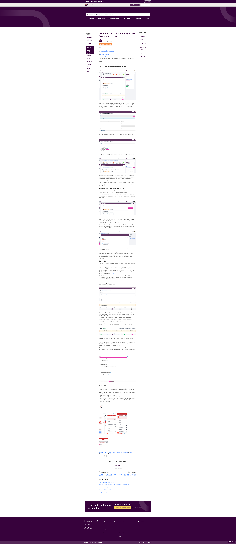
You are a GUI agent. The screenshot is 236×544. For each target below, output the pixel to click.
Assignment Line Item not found (107, 51)
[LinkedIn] (106, 456)
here (126, 136)
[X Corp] (104, 456)
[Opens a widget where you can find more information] (231, 541)
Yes (116, 465)
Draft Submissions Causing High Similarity (142, 56)
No (119, 465)
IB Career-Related (105, 525)
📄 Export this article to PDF (105, 44)
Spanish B (101, 452)
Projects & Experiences (114, 18)
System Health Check (141, 525)
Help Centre (94, 1)
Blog (120, 529)
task (113, 452)
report (101, 453)
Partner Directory (122, 535)
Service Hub (147, 1)
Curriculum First (104, 531)
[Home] (90, 5)
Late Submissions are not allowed (142, 37)
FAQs (120, 536)
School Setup (91, 18)
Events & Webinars (123, 527)
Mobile (102, 533)
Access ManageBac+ (134, 4)
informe (131, 452)
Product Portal (122, 531)
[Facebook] (103, 456)
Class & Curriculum (127, 18)
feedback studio (124, 452)
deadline (118, 452)
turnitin (105, 452)
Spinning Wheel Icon (104, 54)
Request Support (136, 507)
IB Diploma (103, 523)
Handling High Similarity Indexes (107, 56)
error (110, 453)
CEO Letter (121, 523)
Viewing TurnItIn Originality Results (106, 482)
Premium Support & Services (143, 523)
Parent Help (147, 18)
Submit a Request (145, 4)
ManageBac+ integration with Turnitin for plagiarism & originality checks (89, 41)
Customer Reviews (123, 533)
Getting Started (101, 18)
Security (149, 542)
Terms (140, 542)
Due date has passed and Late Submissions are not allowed (113, 50)
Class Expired (103, 53)
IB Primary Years (104, 529)
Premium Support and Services (122, 507)
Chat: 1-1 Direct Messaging (105, 489)
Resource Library (122, 525)
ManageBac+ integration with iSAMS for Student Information (112, 492)
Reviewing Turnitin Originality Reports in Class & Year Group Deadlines (114, 484)
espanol (106, 453)
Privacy (144, 542)
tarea (110, 452)
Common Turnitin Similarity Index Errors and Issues (89, 50)
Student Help (138, 18)
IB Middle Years (104, 527)
